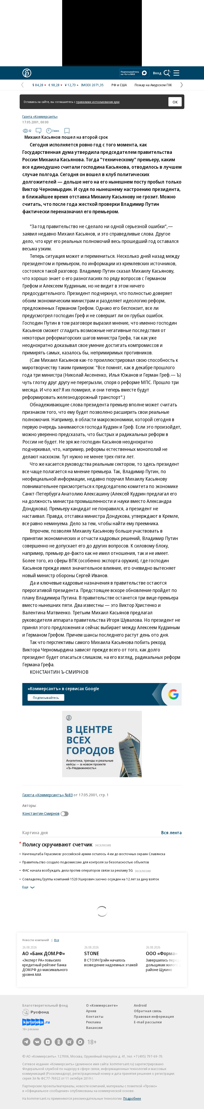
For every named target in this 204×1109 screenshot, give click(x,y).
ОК (175, 102)
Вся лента (171, 833)
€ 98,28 (54, 84)
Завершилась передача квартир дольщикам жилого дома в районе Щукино (173, 965)
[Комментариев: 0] (38, 131)
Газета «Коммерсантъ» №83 (47, 794)
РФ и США (119, 84)
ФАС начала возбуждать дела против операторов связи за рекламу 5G (86, 870)
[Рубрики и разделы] (176, 73)
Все (56, 940)
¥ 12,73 (70, 84)
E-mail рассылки (148, 1022)
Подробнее (132, 1098)
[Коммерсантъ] (26, 72)
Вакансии (94, 1027)
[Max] (80, 1042)
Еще (25, 887)
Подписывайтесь (46, 697)
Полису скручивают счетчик (66, 844)
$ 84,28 (37, 84)
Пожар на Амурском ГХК (153, 84)
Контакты (94, 1016)
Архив (91, 1010)
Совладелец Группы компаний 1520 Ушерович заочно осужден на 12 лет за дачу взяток (90, 879)
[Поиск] (167, 73)
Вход (157, 73)
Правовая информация (154, 1016)
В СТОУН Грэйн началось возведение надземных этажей (111, 962)
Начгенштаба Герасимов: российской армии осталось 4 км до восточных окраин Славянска (93, 853)
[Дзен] (48, 1042)
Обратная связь (148, 1010)
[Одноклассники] (59, 1042)
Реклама (93, 1022)
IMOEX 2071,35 (92, 84)
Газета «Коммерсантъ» (40, 116)
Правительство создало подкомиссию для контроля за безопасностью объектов (85, 862)
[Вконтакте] (37, 1042)
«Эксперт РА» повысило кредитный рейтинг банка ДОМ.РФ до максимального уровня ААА (45, 967)
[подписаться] (66, 813)
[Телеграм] (26, 1042)
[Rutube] (70, 1042)
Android (140, 1005)
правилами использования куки (98, 102)
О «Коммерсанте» (102, 1005)
